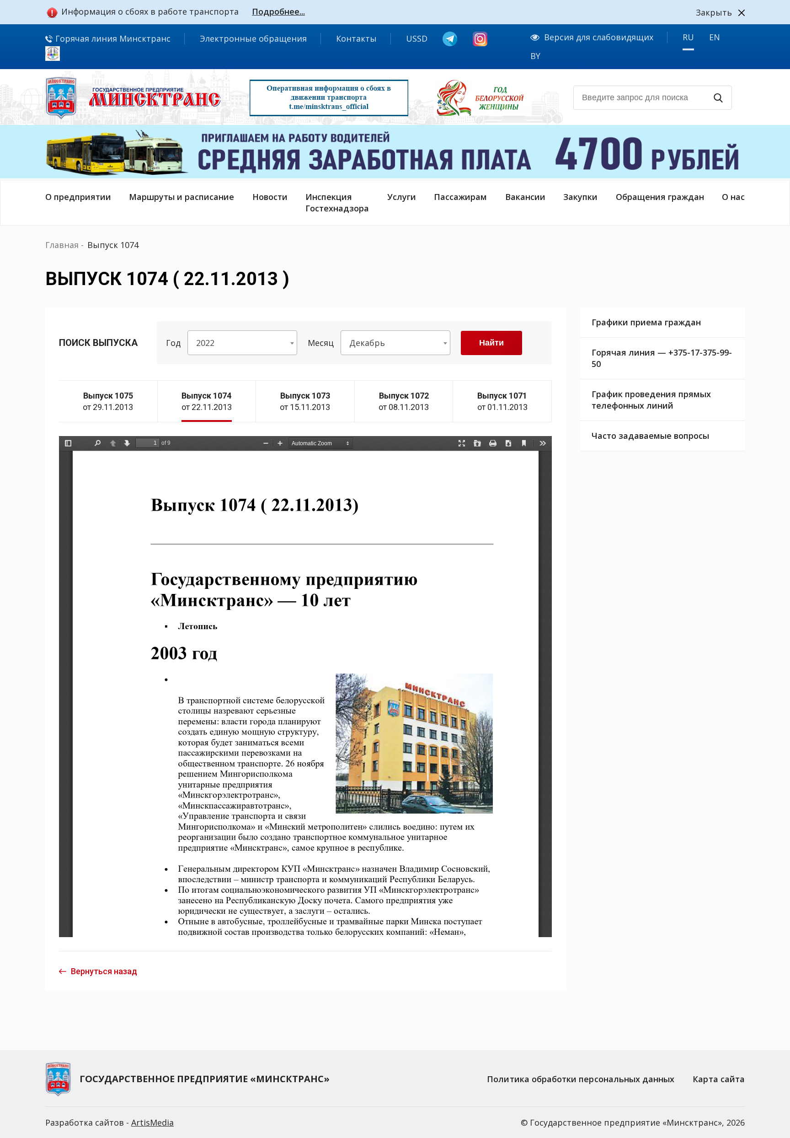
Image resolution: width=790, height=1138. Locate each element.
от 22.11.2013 (206, 401)
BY (535, 55)
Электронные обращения (253, 38)
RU (688, 37)
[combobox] (242, 342)
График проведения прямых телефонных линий (651, 399)
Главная (62, 244)
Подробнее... (278, 11)
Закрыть (714, 12)
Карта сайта (719, 1078)
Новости (270, 196)
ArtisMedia (152, 1122)
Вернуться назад (104, 971)
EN (714, 37)
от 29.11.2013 (108, 401)
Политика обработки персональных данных (580, 1078)
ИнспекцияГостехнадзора (337, 202)
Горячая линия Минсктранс (112, 38)
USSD (416, 38)
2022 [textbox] (205, 342)
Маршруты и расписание (181, 196)
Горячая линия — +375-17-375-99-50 (662, 358)
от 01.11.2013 (502, 401)
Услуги (401, 196)
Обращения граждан (660, 196)
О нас (733, 196)
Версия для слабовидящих (598, 37)
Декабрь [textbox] (367, 342)
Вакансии (525, 196)
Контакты (356, 38)
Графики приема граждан (646, 322)
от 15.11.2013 (305, 401)
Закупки (580, 196)
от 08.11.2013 (404, 401)
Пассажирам (460, 196)
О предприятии (78, 196)
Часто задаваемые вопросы (650, 435)
